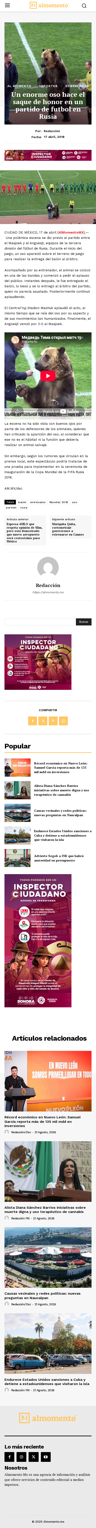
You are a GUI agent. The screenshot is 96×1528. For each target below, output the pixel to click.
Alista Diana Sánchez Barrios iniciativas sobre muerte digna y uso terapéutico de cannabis (61, 790)
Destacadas (77, 85)
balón (22, 502)
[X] (42, 720)
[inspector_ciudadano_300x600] (37, 1006)
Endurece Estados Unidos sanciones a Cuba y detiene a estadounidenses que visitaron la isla (63, 835)
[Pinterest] (53, 720)
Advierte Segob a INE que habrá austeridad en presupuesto (58, 858)
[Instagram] (21, 1457)
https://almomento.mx (48, 592)
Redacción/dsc (21, 1132)
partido (11, 507)
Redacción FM (20, 1218)
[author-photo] (7, 1132)
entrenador (38, 502)
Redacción (52, 131)
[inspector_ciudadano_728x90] (48, 159)
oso (74, 502)
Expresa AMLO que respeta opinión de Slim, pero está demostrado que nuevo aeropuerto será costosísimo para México (24, 532)
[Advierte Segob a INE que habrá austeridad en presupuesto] (17, 858)
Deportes (48, 85)
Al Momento (19, 85)
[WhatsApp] (63, 720)
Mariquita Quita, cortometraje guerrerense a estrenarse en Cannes (68, 529)
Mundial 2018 (59, 502)
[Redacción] (48, 567)
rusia (23, 507)
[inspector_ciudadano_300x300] (37, 689)
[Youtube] (46, 1457)
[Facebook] (32, 720)
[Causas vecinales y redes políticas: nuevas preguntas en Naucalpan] (17, 813)
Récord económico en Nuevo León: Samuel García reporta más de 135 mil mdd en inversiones (61, 767)
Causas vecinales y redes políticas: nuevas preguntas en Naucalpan (60, 812)
